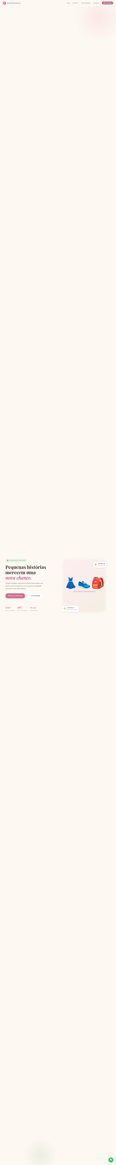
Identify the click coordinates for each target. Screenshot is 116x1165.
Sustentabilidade (85, 3)
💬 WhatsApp (108, 3)
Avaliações (96, 3)
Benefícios (75, 3)
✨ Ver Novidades (34, 596)
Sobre (68, 3)
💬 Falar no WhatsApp (15, 596)
